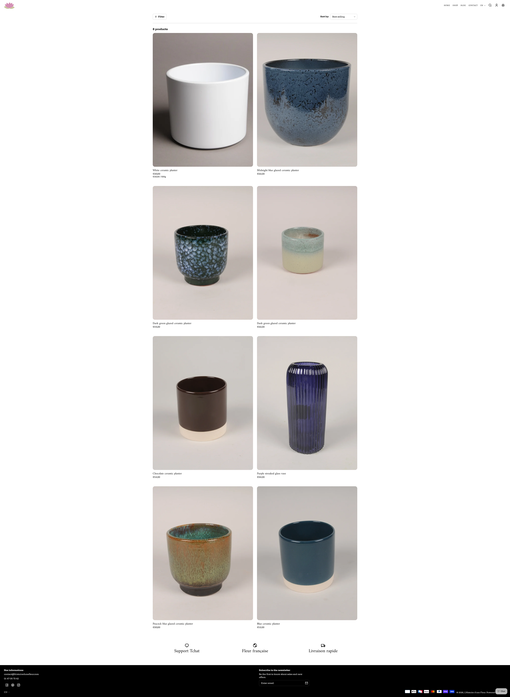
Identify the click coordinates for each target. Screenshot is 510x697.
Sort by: (324, 16)
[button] (490, 5)
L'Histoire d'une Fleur (474, 692)
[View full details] (203, 100)
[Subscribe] (306, 683)
